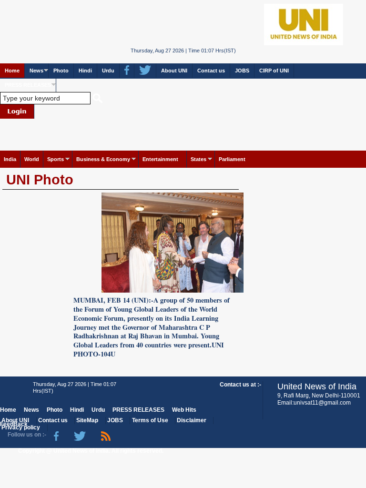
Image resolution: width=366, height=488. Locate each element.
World (31, 159)
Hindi (85, 70)
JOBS (242, 70)
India (10, 159)
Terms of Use (150, 420)
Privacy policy (20, 427)
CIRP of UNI (274, 70)
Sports (55, 159)
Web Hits (184, 410)
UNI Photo (39, 179)
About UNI (174, 70)
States (198, 159)
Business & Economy (103, 159)
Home (12, 70)
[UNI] (183, 24)
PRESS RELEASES (28, 85)
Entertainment (160, 159)
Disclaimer (191, 420)
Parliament (232, 159)
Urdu (108, 70)
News (36, 70)
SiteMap (87, 420)
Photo (61, 70)
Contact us (211, 70)
